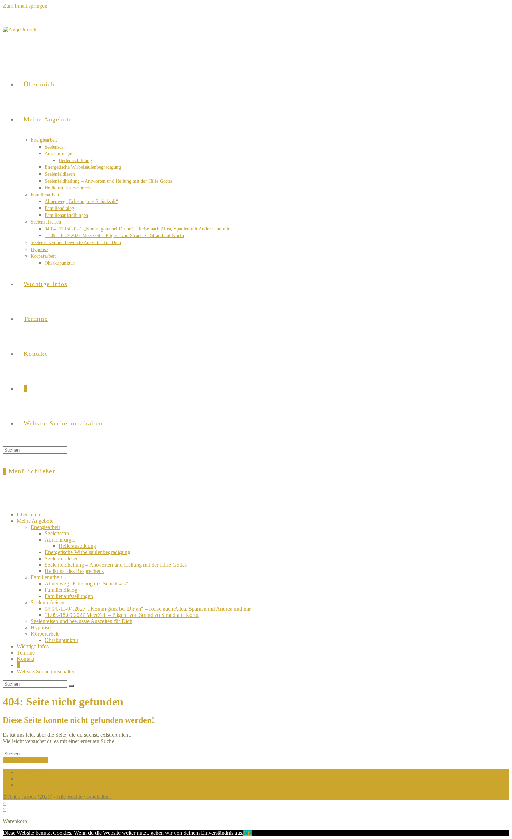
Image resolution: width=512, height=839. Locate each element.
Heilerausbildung (77, 546)
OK (247, 833)
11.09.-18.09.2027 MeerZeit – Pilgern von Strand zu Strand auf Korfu (122, 615)
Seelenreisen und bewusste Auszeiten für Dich (81, 621)
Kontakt (25, 659)
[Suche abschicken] (71, 686)
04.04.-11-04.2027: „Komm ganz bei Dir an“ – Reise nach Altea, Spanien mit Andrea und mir (148, 609)
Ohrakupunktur (61, 640)
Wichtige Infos (33, 646)
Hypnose (41, 627)
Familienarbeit (46, 577)
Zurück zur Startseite (25, 760)
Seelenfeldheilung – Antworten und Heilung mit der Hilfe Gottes (116, 565)
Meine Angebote (35, 521)
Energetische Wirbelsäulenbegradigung (87, 552)
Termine (26, 653)
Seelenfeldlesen (62, 558)
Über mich (28, 514)
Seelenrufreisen (47, 602)
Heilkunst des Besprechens (74, 571)
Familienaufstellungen (69, 596)
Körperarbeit (45, 634)
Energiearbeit (45, 527)
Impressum (29, 778)
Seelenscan (57, 533)
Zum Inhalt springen (25, 6)
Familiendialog (61, 590)
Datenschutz (30, 772)
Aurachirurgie (60, 540)
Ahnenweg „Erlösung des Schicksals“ (86, 584)
